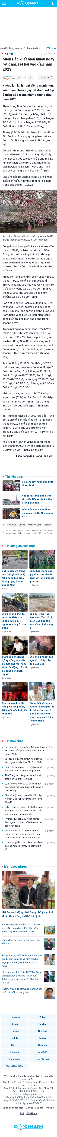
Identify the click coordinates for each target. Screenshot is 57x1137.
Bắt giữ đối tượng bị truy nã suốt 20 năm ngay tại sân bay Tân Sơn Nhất (30, 760)
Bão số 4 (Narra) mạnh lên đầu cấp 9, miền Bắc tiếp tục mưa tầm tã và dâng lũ (30, 799)
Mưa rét (22, 525)
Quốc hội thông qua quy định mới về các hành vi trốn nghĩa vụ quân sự (30, 769)
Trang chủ (14, 1017)
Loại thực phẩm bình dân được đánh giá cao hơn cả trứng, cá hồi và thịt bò (30, 846)
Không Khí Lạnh (34, 525)
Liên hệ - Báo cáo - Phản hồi (40, 1107)
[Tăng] (30, 77)
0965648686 (30, 1091)
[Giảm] (19, 77)
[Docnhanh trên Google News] (9, 78)
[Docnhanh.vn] (28, 1127)
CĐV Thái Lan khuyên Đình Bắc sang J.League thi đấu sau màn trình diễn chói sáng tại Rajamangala (30, 810)
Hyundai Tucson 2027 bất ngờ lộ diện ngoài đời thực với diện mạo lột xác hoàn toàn (30, 822)
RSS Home (31, 1113)
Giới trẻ (42, 1038)
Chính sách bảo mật (13, 1107)
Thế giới (14, 1031)
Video (42, 1017)
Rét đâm (47, 525)
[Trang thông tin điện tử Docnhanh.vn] (27, 3)
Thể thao (42, 1031)
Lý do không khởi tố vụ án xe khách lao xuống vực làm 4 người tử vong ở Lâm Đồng (30, 787)
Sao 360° (42, 1052)
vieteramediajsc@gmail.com (28, 1094)
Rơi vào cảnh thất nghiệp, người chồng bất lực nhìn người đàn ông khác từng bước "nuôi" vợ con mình (30, 834)
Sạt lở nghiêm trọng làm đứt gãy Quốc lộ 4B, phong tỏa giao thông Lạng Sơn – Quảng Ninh (30, 751)
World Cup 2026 (14, 1066)
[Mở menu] (3, 3)
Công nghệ (14, 1059)
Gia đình (42, 1045)
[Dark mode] (53, 3)
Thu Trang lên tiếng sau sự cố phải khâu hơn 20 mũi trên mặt (30, 777)
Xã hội (14, 1024)
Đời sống (14, 1052)
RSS (22, 1113)
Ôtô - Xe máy (42, 1059)
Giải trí (14, 1045)
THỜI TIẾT (11, 525)
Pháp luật (42, 1024)
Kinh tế (14, 1038)
